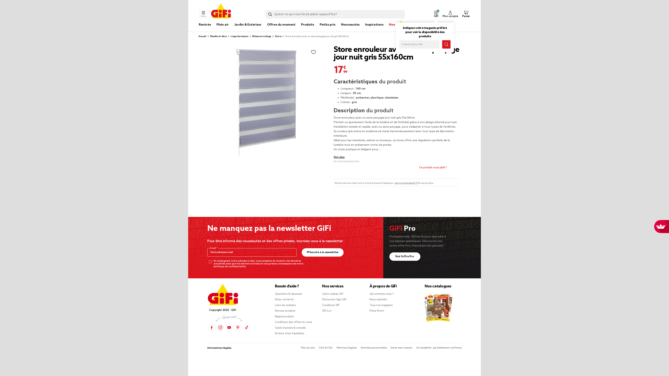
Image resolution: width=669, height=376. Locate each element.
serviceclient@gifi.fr (406, 183)
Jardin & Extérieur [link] (248, 25)
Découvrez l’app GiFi (334, 299)
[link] (307, 30)
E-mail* (213, 248)
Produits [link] (307, 25)
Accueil (202, 36)
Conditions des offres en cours (293, 322)
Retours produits (285, 310)
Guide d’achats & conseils (290, 328)
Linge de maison (239, 36)
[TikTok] (246, 327)
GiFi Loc (327, 310)
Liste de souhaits (285, 305)
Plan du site (308, 347)
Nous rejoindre (378, 299)
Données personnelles (374, 347)
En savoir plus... (426, 183)
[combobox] (335, 14)
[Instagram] (220, 327)
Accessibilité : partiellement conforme (439, 347)
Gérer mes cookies (401, 347)
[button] (436, 14)
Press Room (377, 310)
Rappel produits (284, 316)
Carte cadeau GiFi (332, 294)
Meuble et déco (218, 36)
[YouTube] (229, 327)
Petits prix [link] (328, 25)
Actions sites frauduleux (289, 333)
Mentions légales (347, 347)
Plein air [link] (223, 25)
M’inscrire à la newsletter (323, 252)
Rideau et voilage (261, 36)
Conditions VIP (331, 305)
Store (278, 36)
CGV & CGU (326, 347)
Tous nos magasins (381, 305)
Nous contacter (284, 299)
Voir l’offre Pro (405, 256)
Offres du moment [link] (281, 25)
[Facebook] (211, 327)
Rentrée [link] (205, 25)
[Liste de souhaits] (313, 52)
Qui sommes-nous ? (382, 294)
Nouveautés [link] (350, 25)
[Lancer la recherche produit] (270, 14)
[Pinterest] (237, 327)
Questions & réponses (288, 294)
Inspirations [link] (374, 25)
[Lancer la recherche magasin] (446, 44)
